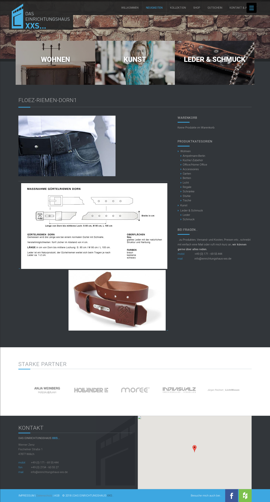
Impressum (26, 495)
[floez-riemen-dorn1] (67, 175)
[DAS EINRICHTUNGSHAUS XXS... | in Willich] (39, 28)
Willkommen (129, 7)
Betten (187, 178)
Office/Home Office (195, 164)
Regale (187, 187)
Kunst (135, 59)
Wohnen (55, 59)
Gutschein (215, 7)
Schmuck (189, 219)
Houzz (245, 495)
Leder (186, 215)
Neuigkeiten (154, 7)
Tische (187, 200)
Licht (186, 182)
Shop (196, 7)
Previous (12, 389)
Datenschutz (44, 495)
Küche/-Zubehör (193, 160)
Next (258, 389)
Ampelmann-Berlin (194, 155)
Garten (187, 173)
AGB (57, 495)
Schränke (189, 191)
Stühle (187, 196)
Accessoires (191, 169)
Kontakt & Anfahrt (243, 7)
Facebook (231, 495)
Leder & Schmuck (214, 59)
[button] (194, 448)
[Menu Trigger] (251, 8)
